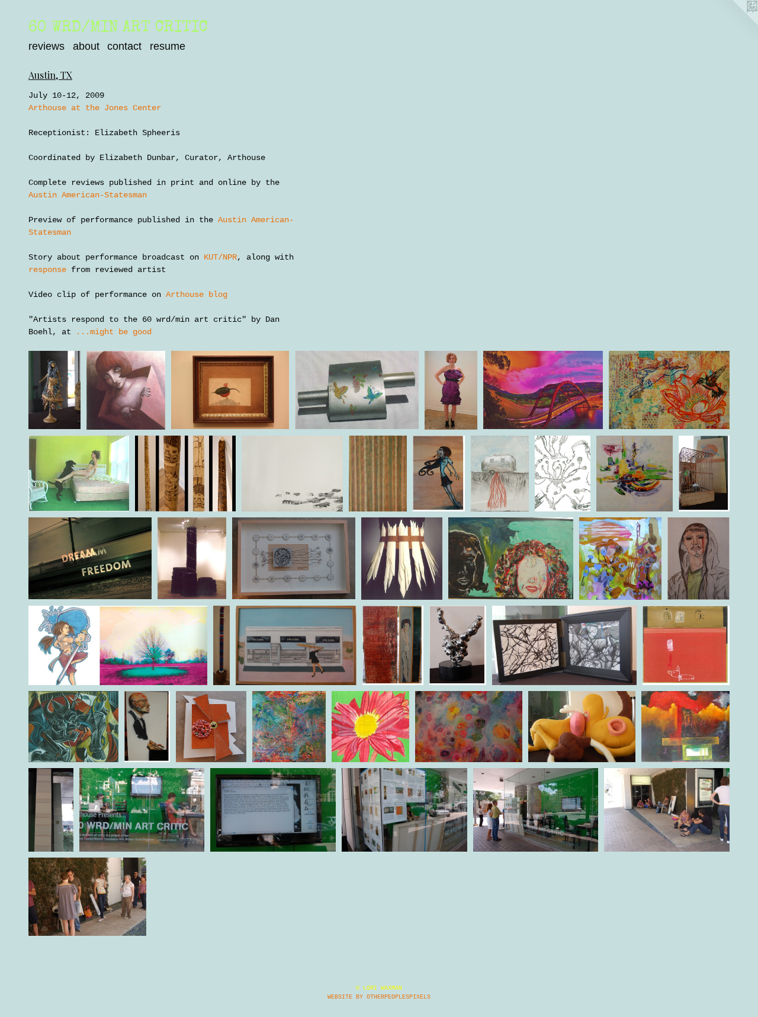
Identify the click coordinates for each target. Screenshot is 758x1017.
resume (167, 46)
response (47, 269)
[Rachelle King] (634, 474)
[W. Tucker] (686, 645)
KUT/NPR (220, 257)
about (86, 46)
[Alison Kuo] (581, 726)
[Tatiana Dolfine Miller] (439, 474)
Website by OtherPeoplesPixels (379, 997)
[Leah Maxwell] (685, 726)
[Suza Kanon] (704, 474)
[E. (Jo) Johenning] (54, 390)
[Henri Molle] (543, 390)
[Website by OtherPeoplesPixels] (734, 23)
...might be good (114, 332)
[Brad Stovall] (147, 726)
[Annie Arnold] (451, 390)
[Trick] (562, 474)
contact (124, 46)
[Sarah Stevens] (468, 726)
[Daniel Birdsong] (669, 390)
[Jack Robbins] (357, 390)
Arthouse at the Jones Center (94, 108)
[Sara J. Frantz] (292, 474)
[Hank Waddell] (457, 645)
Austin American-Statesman (87, 195)
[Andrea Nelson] (393, 645)
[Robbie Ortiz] (73, 726)
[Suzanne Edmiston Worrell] (370, 726)
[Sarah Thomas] (289, 726)
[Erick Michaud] (185, 474)
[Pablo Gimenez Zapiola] (90, 558)
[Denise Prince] (78, 474)
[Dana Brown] (221, 645)
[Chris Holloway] (296, 645)
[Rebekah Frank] (401, 558)
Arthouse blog (196, 294)
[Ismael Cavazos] (564, 645)
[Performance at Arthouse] (142, 810)
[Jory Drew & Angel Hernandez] (698, 558)
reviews (46, 46)
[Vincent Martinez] (510, 558)
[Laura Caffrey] (293, 558)
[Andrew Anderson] (50, 810)
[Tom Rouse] (378, 474)
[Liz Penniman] (620, 558)
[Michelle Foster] (500, 474)
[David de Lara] (125, 390)
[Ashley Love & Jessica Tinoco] (117, 645)
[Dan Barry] (230, 390)
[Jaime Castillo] (192, 558)
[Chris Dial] (211, 726)
